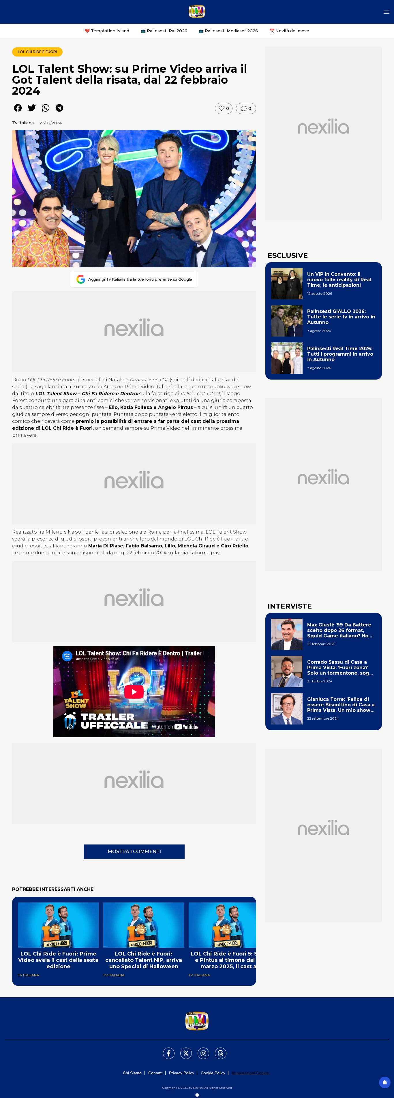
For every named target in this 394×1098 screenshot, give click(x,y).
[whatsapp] (45, 112)
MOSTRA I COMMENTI (134, 851)
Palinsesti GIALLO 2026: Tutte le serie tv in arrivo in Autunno (341, 317)
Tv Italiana (23, 122)
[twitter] (31, 112)
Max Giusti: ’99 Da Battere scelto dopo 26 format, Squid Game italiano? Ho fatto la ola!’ (339, 630)
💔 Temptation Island (107, 30)
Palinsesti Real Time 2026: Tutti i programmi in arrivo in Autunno (340, 354)
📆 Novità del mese (289, 30)
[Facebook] (165, 1050)
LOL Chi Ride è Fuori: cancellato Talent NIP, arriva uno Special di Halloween (143, 960)
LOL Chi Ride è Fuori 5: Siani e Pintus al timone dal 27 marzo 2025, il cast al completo (229, 960)
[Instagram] (200, 1050)
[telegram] (59, 112)
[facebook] (18, 112)
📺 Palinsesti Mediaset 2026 (228, 30)
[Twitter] (182, 1050)
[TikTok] (217, 1050)
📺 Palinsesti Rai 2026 (164, 30)
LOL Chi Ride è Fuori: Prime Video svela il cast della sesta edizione (58, 960)
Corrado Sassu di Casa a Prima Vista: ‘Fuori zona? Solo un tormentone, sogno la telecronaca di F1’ (341, 667)
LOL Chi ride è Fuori (37, 52)
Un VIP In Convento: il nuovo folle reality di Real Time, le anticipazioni (339, 279)
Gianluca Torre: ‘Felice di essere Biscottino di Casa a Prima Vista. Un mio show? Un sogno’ (341, 705)
